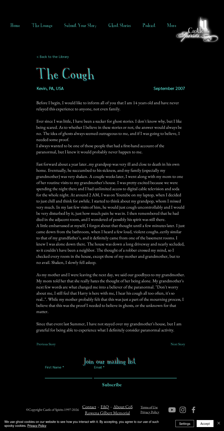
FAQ (105, 407)
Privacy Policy (149, 412)
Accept (205, 423)
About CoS (123, 407)
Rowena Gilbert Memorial (107, 413)
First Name (53, 367)
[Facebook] (193, 410)
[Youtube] (172, 410)
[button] (120, 25)
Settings (184, 423)
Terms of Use (149, 407)
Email (98, 367)
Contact (89, 407)
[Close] (218, 423)
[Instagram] (182, 410)
